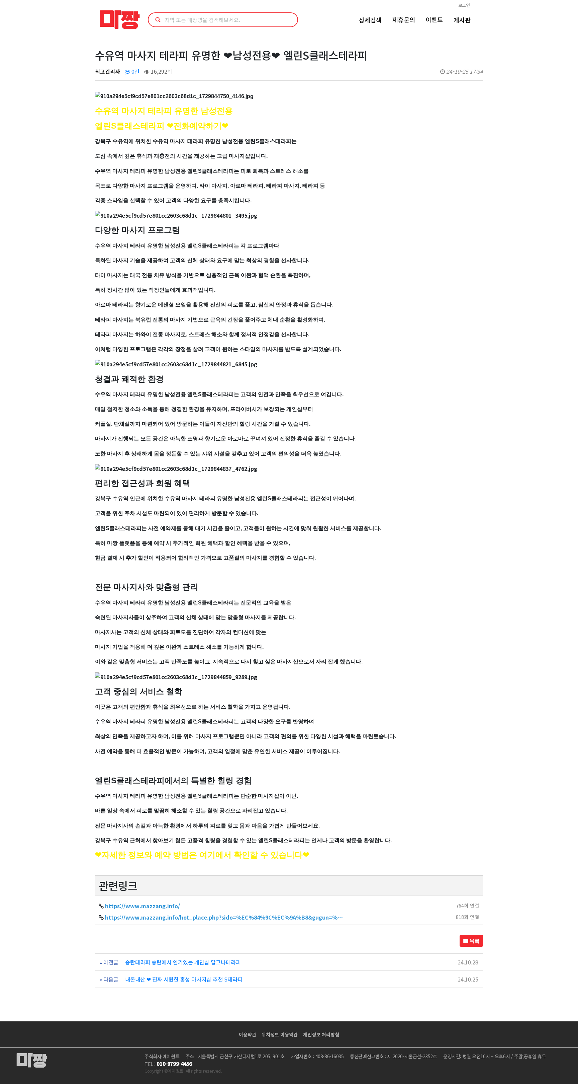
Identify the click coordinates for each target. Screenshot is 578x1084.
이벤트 (434, 19)
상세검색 (370, 19)
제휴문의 (403, 19)
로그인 (464, 5)
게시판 (462, 19)
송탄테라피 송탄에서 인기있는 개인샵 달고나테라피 (183, 962)
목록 (474, 941)
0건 (134, 71)
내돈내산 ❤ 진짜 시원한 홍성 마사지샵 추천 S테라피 (184, 979)
